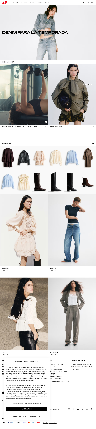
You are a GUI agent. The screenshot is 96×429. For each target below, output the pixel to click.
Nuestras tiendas (55, 369)
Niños (32, 2)
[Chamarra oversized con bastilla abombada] (24, 158)
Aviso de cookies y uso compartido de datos (26, 403)
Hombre (24, 2)
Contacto (52, 374)
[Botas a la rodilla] (40, 182)
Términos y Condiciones (57, 371)
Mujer (15, 2)
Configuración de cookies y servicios (26, 416)
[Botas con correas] (56, 182)
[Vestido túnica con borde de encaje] (8, 158)
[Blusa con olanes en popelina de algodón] (8, 182)
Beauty (47, 2)
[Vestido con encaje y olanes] (40, 158)
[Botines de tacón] (88, 182)
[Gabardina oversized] (88, 158)
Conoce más (75, 369)
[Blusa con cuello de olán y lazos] (56, 158)
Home (40, 2)
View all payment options (50, 423)
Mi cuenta (52, 367)
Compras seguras (55, 376)
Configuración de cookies (58, 381)
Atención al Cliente (56, 364)
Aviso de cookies (54, 379)
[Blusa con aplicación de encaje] (72, 158)
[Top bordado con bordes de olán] (24, 182)
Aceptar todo (27, 409)
